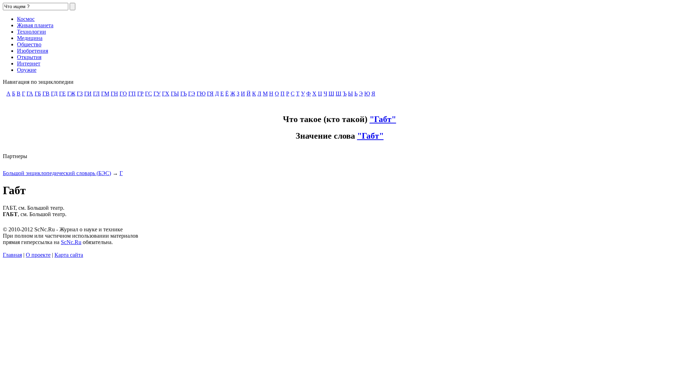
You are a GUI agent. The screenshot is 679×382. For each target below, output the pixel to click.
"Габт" (383, 119)
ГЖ (71, 94)
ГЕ (62, 94)
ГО (123, 94)
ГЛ (96, 94)
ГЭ (191, 94)
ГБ (38, 94)
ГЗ (80, 94)
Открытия (29, 57)
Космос (26, 19)
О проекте (38, 255)
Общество (29, 44)
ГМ (105, 94)
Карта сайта (68, 255)
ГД (54, 94)
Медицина (29, 38)
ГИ (88, 94)
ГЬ (183, 94)
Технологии (31, 32)
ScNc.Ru (71, 242)
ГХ (165, 94)
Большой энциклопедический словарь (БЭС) (57, 173)
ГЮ (201, 94)
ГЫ (175, 94)
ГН (114, 94)
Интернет (28, 63)
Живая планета (35, 25)
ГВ (46, 94)
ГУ (157, 94)
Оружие (26, 70)
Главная (12, 255)
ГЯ (210, 94)
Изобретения (32, 51)
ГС (148, 94)
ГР (140, 94)
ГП (132, 94)
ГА (30, 94)
